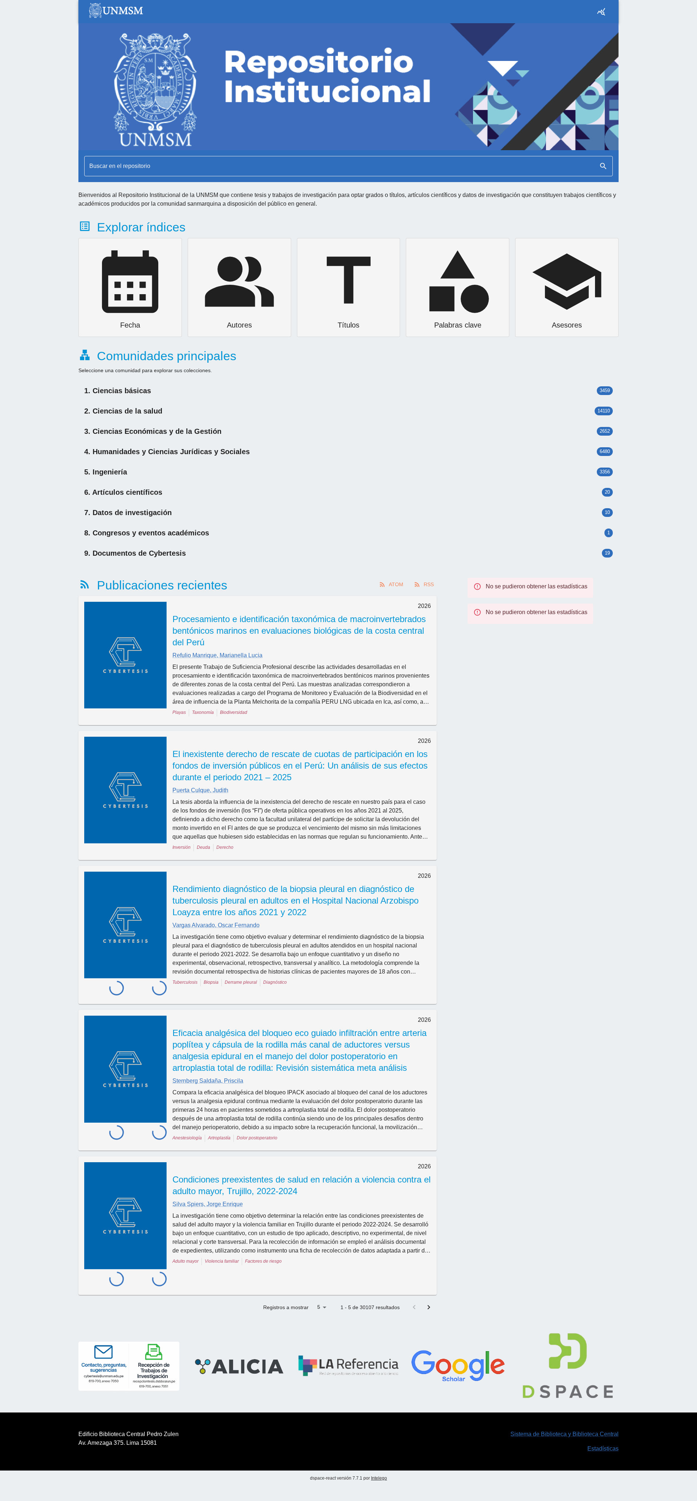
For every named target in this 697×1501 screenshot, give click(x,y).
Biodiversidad (233, 712)
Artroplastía (219, 1128)
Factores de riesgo (263, 1252)
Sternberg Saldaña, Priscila (207, 1072)
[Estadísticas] (601, 11)
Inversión (181, 847)
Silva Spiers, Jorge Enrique (207, 1195)
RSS (429, 584)
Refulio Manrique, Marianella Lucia (217, 655)
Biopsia (211, 982)
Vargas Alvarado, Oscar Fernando (216, 925)
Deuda (203, 847)
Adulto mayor (185, 1252)
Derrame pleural (241, 982)
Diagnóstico (275, 982)
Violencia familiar (222, 1252)
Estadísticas (603, 1425)
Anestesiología (187, 1128)
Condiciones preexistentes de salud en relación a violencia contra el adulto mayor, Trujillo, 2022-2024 (301, 1176)
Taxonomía (203, 712)
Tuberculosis (184, 982)
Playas (179, 712)
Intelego (379, 1454)
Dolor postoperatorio (257, 1128)
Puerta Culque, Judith (200, 790)
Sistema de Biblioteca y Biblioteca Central (564, 1410)
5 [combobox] (318, 1283)
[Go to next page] (428, 1283)
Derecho (224, 847)
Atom (396, 584)
